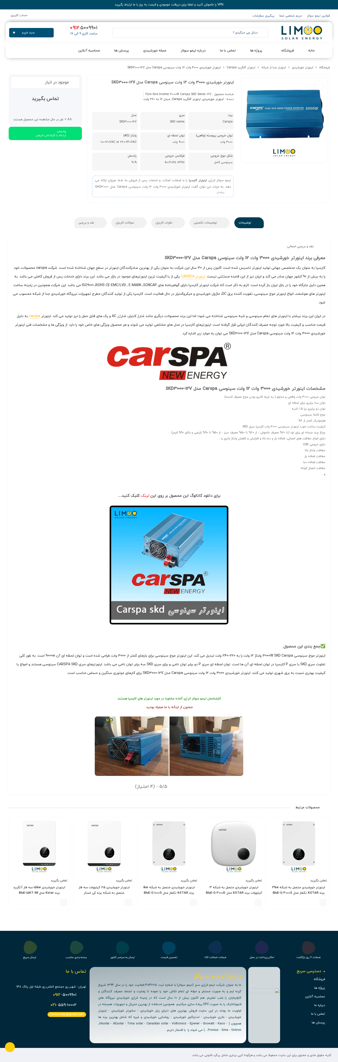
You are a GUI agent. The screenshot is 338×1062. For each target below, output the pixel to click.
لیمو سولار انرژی (195, 698)
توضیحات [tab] (245, 223)
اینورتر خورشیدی (302, 68)
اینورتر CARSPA (193, 276)
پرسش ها (318, 1022)
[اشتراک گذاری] (318, 85)
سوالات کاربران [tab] (125, 223)
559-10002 (63, 1005)
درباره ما (319, 1005)
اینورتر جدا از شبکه (273, 68)
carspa (34, 316)
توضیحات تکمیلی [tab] (206, 223)
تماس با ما (318, 1014)
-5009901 (64, 995)
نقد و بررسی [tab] (86, 223)
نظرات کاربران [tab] (164, 223)
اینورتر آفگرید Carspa (241, 68)
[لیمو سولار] (301, 32)
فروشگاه (324, 68)
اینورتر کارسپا (198, 180)
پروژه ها (319, 988)
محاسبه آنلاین (315, 996)
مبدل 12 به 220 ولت (157, 99)
